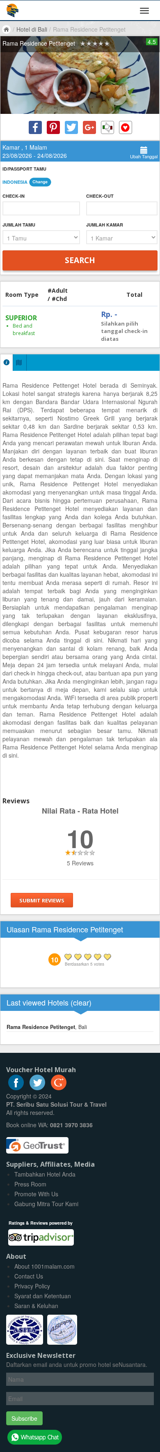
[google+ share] (89, 127)
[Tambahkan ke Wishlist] (125, 127)
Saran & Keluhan (36, 1306)
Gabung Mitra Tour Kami (46, 1204)
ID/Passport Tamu (24, 169)
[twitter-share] (71, 127)
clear (81, 1002)
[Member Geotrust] (37, 1142)
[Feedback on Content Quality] (107, 127)
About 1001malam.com (44, 1266)
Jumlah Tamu (18, 225)
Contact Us (28, 1276)
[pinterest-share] (53, 127)
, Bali (47, 1027)
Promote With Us (36, 1194)
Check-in (13, 196)
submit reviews (41, 900)
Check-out (100, 196)
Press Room (30, 1184)
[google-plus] (58, 1088)
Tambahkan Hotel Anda (44, 1174)
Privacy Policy (32, 1286)
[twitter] (37, 1088)
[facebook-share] (35, 127)
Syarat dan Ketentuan (42, 1296)
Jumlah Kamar (104, 225)
